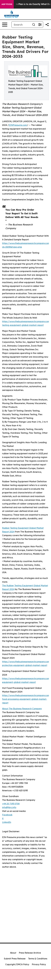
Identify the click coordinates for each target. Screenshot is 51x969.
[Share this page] (47, 24)
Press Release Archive (30, 952)
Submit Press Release (15, 958)
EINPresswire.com (18, 125)
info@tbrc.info (9, 807)
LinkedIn (6, 822)
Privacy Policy (39, 964)
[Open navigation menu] (4, 24)
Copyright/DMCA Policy (17, 964)
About (13, 952)
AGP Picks (7, 4)
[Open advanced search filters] (40, 25)
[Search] (33, 25)
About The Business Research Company (22, 708)
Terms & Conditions (37, 958)
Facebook (7, 814)
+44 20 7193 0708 (11, 803)
